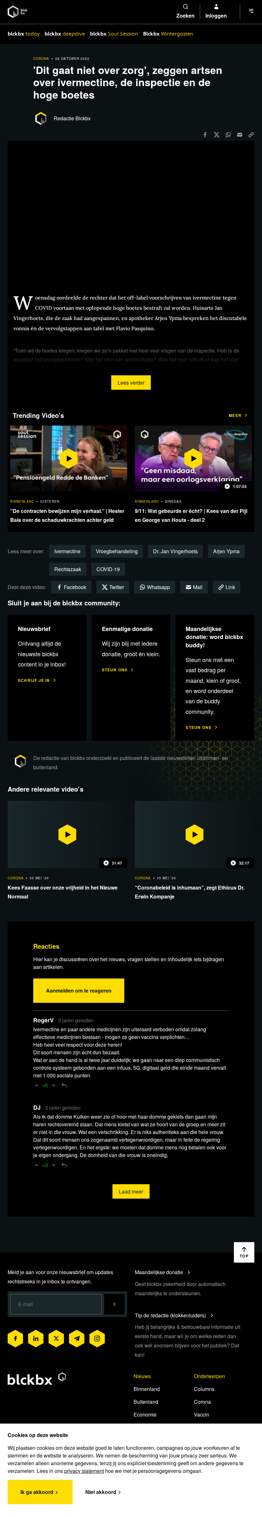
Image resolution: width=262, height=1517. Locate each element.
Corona (202, 1401)
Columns (204, 1389)
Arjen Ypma (226, 551)
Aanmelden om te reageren (79, 990)
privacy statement (84, 1470)
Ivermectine (67, 551)
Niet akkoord (100, 1492)
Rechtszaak (67, 569)
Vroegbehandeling (117, 551)
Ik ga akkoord (36, 1492)
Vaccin (201, 1414)
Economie (145, 1414)
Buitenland (146, 1401)
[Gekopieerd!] (251, 134)
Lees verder (131, 382)
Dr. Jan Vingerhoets (175, 551)
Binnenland (147, 1389)
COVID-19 (108, 569)
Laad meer (131, 1191)
